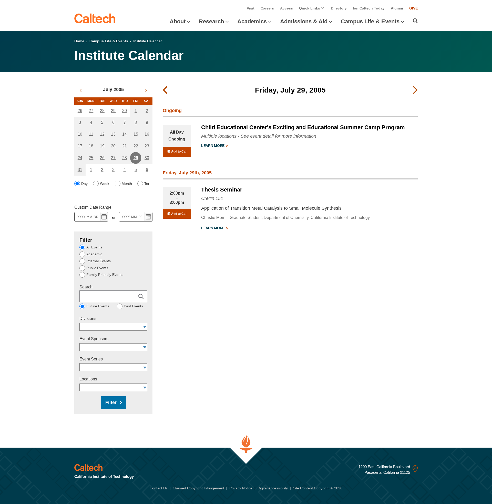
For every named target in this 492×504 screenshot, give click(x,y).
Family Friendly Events (104, 275)
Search (86, 287)
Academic (94, 254)
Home (79, 41)
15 (136, 134)
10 (80, 134)
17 (80, 146)
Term (148, 184)
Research (211, 21)
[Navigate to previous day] (165, 90)
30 (124, 110)
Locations (88, 379)
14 (124, 134)
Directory (339, 8)
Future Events (97, 306)
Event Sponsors (93, 339)
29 (113, 110)
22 (136, 146)
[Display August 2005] (146, 90)
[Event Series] (144, 367)
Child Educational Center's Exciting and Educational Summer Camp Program (303, 127)
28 (102, 110)
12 (102, 134)
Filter (111, 402)
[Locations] (144, 387)
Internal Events (98, 261)
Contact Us (159, 488)
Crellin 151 (212, 198)
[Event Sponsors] (144, 347)
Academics (252, 21)
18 (91, 146)
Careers (267, 8)
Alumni (397, 8)
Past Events (133, 306)
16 (147, 134)
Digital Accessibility (273, 488)
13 (113, 134)
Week (104, 184)
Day (84, 184)
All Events (94, 247)
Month (127, 184)
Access (286, 8)
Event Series (91, 359)
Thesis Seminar (221, 189)
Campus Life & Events (370, 21)
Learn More (213, 146)
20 (113, 146)
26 (80, 110)
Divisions (87, 318)
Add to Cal (178, 151)
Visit (250, 8)
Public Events (97, 268)
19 (102, 146)
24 (80, 158)
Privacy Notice (240, 488)
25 (91, 158)
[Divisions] (144, 327)
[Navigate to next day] (415, 90)
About (178, 21)
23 (147, 146)
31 (80, 169)
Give (413, 8)
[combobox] (110, 327)
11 (91, 134)
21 (124, 146)
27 (91, 110)
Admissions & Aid (303, 21)
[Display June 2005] (80, 90)
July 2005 (113, 89)
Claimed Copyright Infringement (198, 488)
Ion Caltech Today (369, 8)
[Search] (415, 20)
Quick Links (310, 8)
